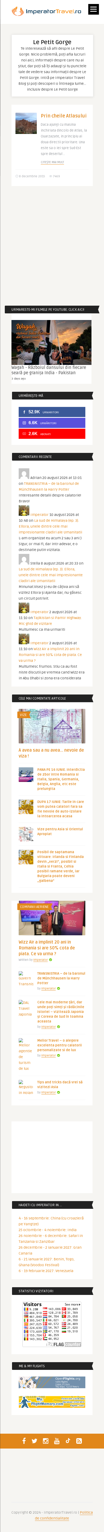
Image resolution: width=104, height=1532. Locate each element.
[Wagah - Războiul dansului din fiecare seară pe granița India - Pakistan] (51, 342)
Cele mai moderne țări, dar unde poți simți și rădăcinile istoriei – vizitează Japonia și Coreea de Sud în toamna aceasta (60, 1012)
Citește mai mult (52, 162)
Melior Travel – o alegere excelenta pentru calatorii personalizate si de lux (59, 1045)
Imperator (39, 514)
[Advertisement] (52, 246)
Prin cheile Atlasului (64, 116)
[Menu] (93, 9)
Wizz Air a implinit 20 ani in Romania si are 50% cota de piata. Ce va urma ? (50, 655)
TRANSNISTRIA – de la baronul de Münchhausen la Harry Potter (61, 978)
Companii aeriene (34, 907)
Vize (23, 715)
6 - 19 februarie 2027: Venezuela (46, 1271)
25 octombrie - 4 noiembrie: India (48, 1230)
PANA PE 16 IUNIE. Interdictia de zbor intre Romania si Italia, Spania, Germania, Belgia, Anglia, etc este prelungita (61, 779)
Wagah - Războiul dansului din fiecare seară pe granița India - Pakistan (48, 370)
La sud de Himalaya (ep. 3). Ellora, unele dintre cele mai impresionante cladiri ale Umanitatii (50, 526)
